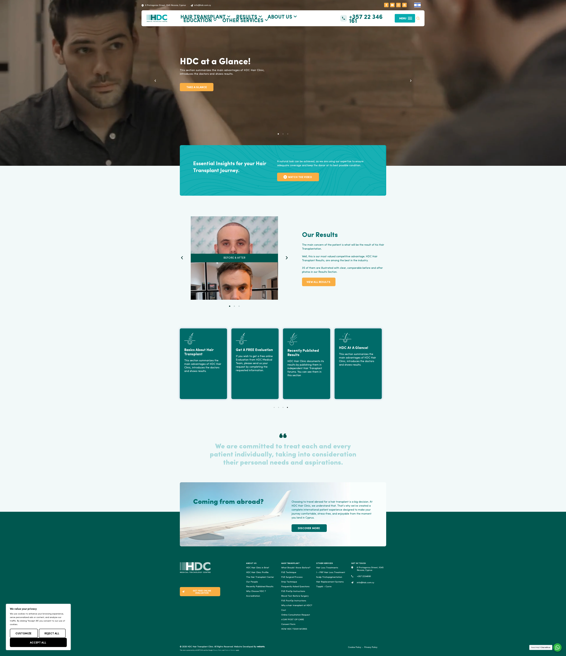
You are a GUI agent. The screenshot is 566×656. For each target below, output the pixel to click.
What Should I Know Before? (295, 568)
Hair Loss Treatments (327, 568)
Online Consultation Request (295, 615)
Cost (283, 610)
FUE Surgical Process (292, 577)
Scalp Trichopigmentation (329, 577)
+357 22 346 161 (366, 18)
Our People (252, 582)
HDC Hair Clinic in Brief (257, 568)
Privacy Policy (217, 650)
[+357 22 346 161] (343, 18)
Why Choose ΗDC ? (256, 591)
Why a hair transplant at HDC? (296, 605)
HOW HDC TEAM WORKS (294, 629)
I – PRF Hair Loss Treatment (330, 572)
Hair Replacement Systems (330, 582)
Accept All (38, 642)
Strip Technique (289, 582)
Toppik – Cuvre (323, 587)
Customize (23, 633)
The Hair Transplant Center (260, 577)
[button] (418, 18)
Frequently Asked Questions (295, 587)
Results (246, 16)
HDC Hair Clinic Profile (257, 572)
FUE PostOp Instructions (293, 601)
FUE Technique (288, 572)
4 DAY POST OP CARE (292, 620)
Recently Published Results (259, 587)
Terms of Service (230, 650)
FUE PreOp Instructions (293, 591)
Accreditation (253, 596)
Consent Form (288, 624)
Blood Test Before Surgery (295, 596)
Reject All (52, 633)
